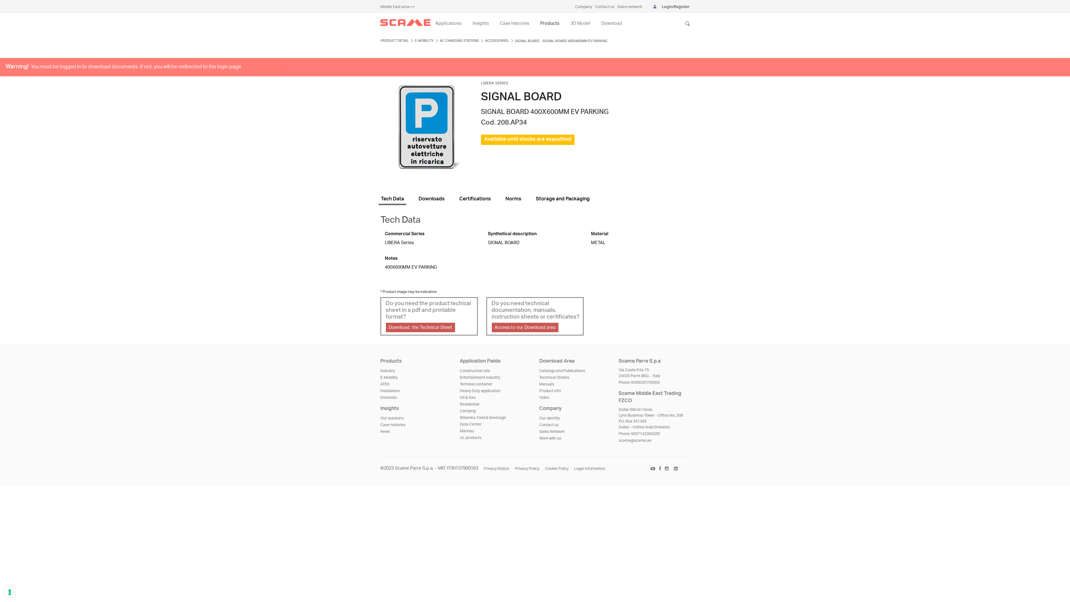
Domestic (388, 398)
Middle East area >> (397, 7)
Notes (391, 258)
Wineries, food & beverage (483, 418)
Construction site (475, 371)
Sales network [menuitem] (629, 7)
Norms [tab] (513, 199)
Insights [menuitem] (481, 23)
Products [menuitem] (549, 23)
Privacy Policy (527, 469)
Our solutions (392, 418)
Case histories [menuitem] (514, 23)
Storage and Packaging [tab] (563, 199)
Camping (468, 411)
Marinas (467, 431)
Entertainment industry (480, 378)
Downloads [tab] (432, 199)
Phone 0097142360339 (639, 434)
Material (599, 234)
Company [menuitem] (583, 7)
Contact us (549, 425)
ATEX (385, 384)
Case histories (392, 425)
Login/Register (676, 7)
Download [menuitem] (611, 23)
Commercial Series (405, 234)
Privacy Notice (496, 469)
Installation (390, 391)
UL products (470, 438)
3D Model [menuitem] (580, 23)
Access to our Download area (525, 327)
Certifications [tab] (475, 199)
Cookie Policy (557, 469)
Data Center (470, 424)
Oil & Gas (468, 398)
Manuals (546, 384)
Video (544, 398)
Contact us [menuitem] (604, 7)
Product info (550, 391)
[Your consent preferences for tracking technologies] (9, 592)
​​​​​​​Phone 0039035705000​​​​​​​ (639, 383)
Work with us (550, 438)
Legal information (589, 469)
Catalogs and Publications (562, 371)
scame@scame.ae (635, 441)
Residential (469, 404)
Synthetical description (512, 234)
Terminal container (476, 384)
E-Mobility (389, 378)
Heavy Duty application (480, 391)
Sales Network (552, 432)
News (385, 432)
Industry (387, 371)
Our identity (549, 418)
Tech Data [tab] (392, 199)
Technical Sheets (554, 378)
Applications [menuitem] (448, 23)
